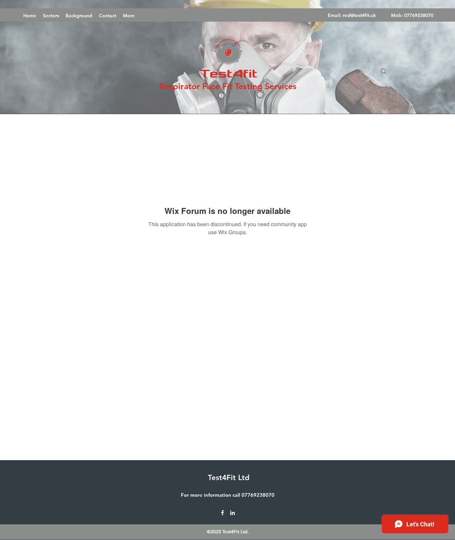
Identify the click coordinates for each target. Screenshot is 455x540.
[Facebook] (222, 512)
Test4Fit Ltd (228, 477)
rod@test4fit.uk (359, 15)
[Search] (384, 72)
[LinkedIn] (232, 512)
